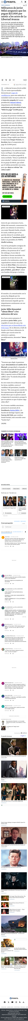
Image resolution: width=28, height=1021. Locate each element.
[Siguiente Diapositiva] (26, 505)
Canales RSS (3, 1007)
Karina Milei (14, 410)
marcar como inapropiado (23, 547)
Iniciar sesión (17, 521)
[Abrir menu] (2, 2)
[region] (14, 627)
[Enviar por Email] (13, 80)
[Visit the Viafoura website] (24, 733)
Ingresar (21, 1)
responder (7, 546)
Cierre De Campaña (6, 488)
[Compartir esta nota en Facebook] (2, 80)
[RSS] (19, 1002)
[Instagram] (16, 1002)
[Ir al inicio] (10, 2)
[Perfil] (14, 999)
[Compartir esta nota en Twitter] (6, 80)
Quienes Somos (10, 1007)
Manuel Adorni (15, 102)
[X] (8, 1002)
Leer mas (24, 616)
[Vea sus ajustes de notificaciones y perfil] (25, 1)
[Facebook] (4, 1002)
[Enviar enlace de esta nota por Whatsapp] (10, 80)
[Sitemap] (23, 1002)
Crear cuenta (23, 521)
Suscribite (7, 196)
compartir (18, 546)
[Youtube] (12, 1002)
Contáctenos (17, 1007)
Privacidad (22, 1007)
